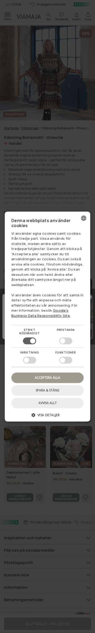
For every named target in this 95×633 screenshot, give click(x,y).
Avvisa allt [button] (48, 403)
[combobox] (83, 218)
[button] (47, 416)
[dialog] (47, 317)
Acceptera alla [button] (47, 377)
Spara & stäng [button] (47, 390)
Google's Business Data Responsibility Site (40, 313)
